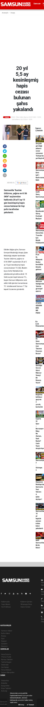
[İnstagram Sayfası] (10, 594)
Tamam (31, 705)
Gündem (4, 644)
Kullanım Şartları (26, 602)
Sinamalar (5, 665)
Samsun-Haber (37, 4)
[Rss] (22, 594)
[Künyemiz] (42, 612)
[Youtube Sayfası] (14, 594)
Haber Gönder (26, 607)
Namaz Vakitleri (7, 659)
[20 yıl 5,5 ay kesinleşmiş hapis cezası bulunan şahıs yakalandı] (16, 132)
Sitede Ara (5, 681)
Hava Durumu (6, 654)
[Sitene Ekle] (31, 594)
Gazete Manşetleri (7, 672)
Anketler (4, 683)
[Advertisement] (22, 40)
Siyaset (4, 641)
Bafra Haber (5, 633)
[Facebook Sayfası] (2, 594)
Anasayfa (5, 13)
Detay (22, 705)
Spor (3, 638)
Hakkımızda (5, 602)
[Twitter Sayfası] (6, 594)
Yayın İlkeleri (5, 604)
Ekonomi (4, 646)
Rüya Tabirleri (6, 688)
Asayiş (13, 13)
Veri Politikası (6, 607)
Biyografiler (5, 686)
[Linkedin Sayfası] (18, 594)
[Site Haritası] (27, 594)
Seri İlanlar (5, 667)
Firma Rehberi (6, 670)
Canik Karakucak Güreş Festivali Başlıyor (40, 213)
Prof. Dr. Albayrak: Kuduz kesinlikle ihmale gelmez (39, 262)
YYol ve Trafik (6, 657)
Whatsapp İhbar (26, 604)
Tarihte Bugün (6, 662)
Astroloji (4, 691)
